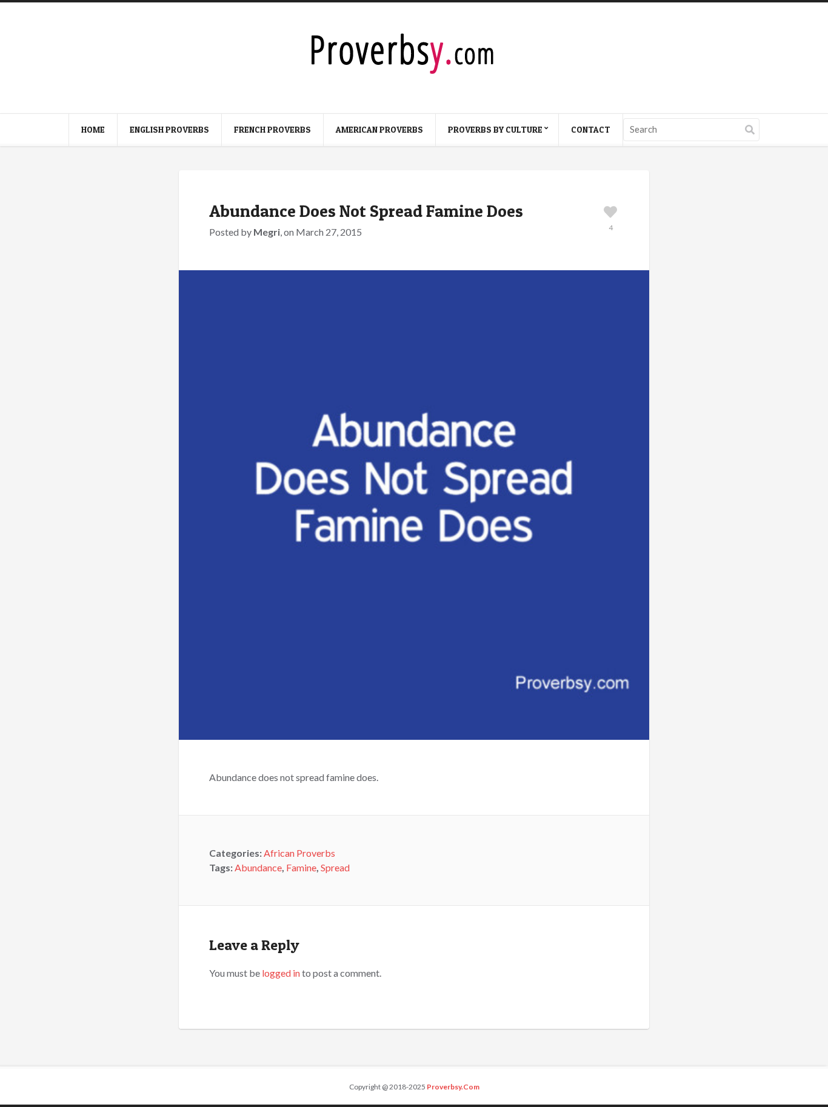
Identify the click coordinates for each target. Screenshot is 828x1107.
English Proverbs (169, 129)
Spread (335, 867)
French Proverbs (272, 129)
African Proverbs (299, 853)
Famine (301, 867)
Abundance (258, 867)
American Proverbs (379, 129)
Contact (590, 129)
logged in (281, 973)
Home (93, 129)
